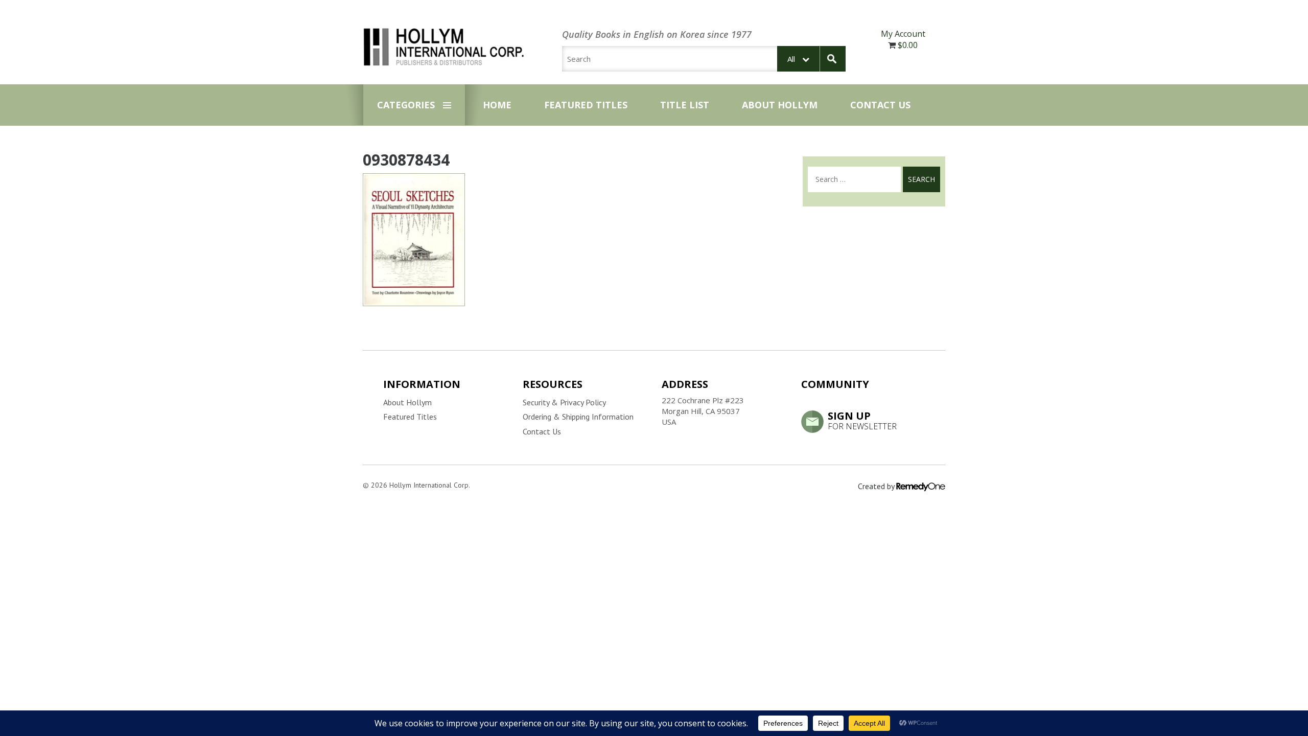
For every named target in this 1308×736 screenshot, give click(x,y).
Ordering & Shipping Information (578, 416)
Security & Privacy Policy (564, 402)
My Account (903, 33)
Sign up (862, 420)
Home (497, 105)
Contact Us (880, 105)
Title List (684, 105)
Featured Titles (585, 105)
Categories (406, 105)
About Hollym (780, 105)
